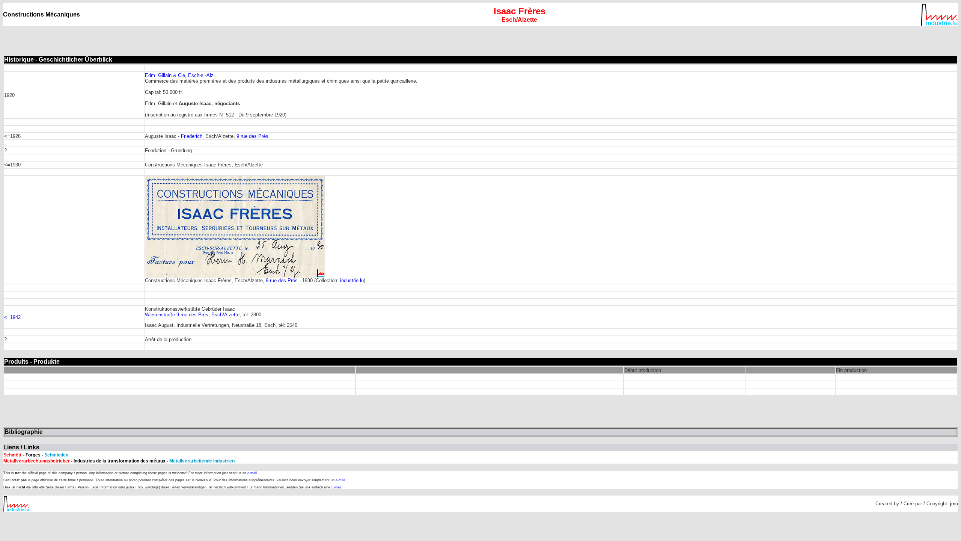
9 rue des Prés (252, 136)
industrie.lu (352, 280)
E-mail (336, 487)
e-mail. (252, 473)
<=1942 (12, 317)
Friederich (191, 136)
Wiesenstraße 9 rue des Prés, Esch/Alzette (192, 314)
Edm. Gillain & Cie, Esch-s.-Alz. (180, 75)
